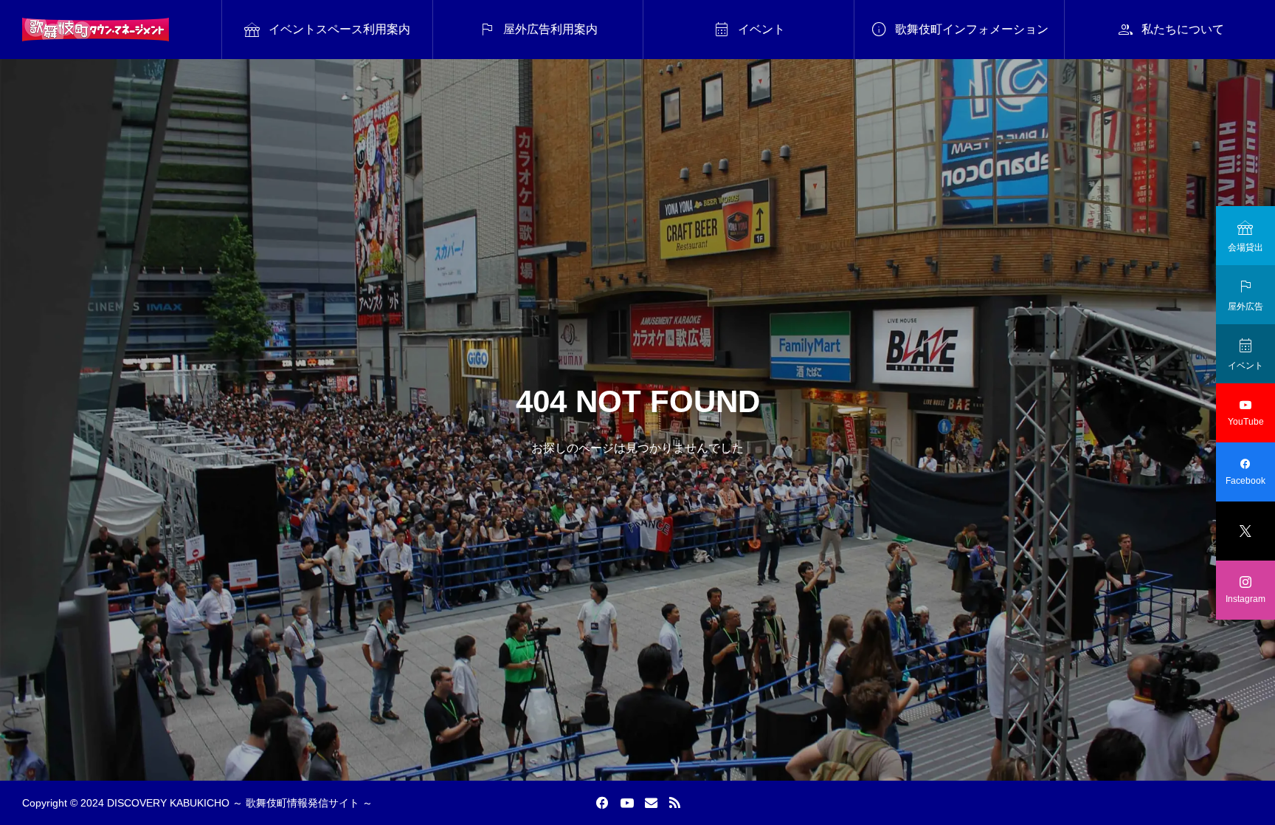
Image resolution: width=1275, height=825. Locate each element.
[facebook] (602, 802)
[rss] (674, 803)
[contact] (651, 802)
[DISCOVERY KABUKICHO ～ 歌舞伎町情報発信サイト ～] (95, 29)
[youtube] (627, 802)
